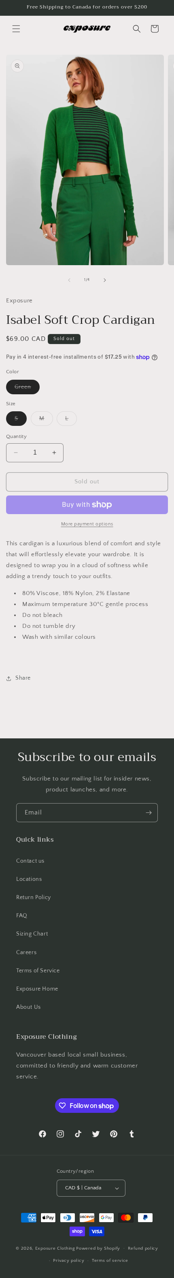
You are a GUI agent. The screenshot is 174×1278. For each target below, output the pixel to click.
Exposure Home (37, 989)
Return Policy (33, 897)
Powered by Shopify (98, 1248)
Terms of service (110, 1260)
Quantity (16, 436)
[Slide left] (69, 280)
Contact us (30, 861)
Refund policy (143, 1248)
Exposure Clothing (55, 1248)
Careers (26, 952)
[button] (16, 29)
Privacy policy (68, 1260)
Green (27, 388)
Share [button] (23, 678)
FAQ (22, 915)
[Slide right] (105, 280)
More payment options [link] (87, 524)
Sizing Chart (32, 934)
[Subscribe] (148, 812)
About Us (28, 1007)
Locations (29, 879)
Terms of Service (38, 971)
